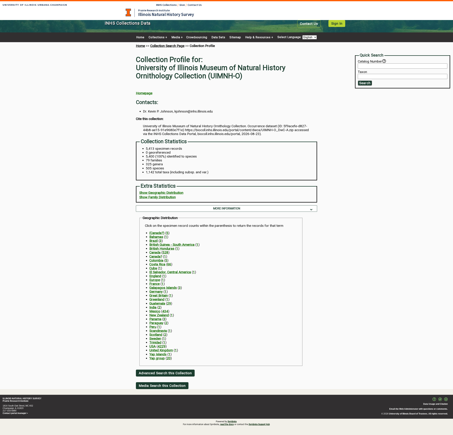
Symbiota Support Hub (259, 424)
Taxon (362, 72)
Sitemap (235, 37)
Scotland (155, 335)
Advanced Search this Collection (165, 373)
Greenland (156, 299)
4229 (161, 346)
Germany (156, 292)
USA (152, 346)
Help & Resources (258, 37)
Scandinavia (158, 331)
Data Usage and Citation (435, 404)
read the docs (227, 424)
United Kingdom (161, 350)
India (152, 307)
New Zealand (159, 315)
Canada (154, 252)
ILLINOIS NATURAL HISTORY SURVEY (22, 398)
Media (175, 37)
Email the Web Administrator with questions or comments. (418, 409)
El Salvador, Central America (170, 272)
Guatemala (157, 303)
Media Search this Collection (162, 386)
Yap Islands (158, 354)
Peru (152, 327)
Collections (157, 37)
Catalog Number (370, 61)
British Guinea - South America (171, 245)
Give (182, 5)
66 (169, 264)
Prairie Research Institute (154, 10)
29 (169, 303)
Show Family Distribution (157, 197)
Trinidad (155, 342)
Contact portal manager (15, 413)
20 (169, 358)
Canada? (155, 256)
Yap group (157, 358)
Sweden (155, 338)
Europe (154, 280)
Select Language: (289, 37)
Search (365, 83)
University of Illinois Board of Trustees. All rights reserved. (418, 413)
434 (165, 311)
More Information (226, 208)
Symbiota (232, 421)
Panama (155, 319)
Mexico (154, 311)
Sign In (336, 23)
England (155, 276)
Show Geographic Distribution (161, 193)
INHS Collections (166, 5)
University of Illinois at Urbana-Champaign (128, 12)
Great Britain (158, 295)
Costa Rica (157, 264)
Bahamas (156, 237)
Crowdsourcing (196, 37)
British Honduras (161, 248)
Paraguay (156, 323)
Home (140, 37)
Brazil (153, 241)
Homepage (144, 93)
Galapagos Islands (163, 288)
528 (165, 252)
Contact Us (195, 5)
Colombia (156, 260)
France (154, 284)
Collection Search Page (167, 46)
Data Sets (218, 37)
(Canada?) (156, 233)
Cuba (153, 268)
